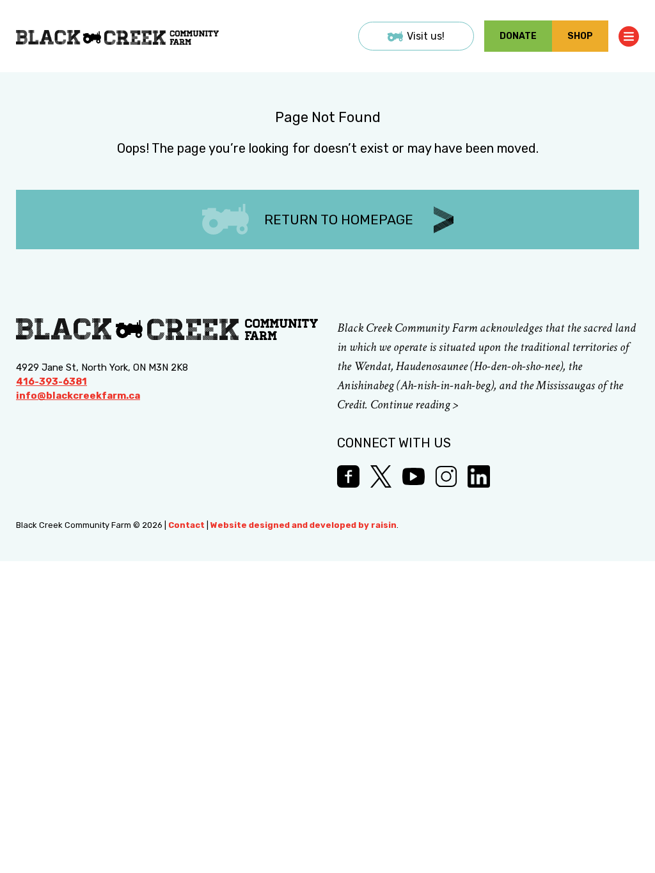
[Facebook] (348, 476)
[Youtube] (413, 476)
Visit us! (426, 36)
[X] (381, 476)
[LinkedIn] (479, 476)
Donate (518, 36)
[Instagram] (446, 476)
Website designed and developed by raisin (303, 525)
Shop (580, 36)
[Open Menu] (629, 36)
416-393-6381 (51, 381)
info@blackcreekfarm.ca (78, 395)
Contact (186, 525)
